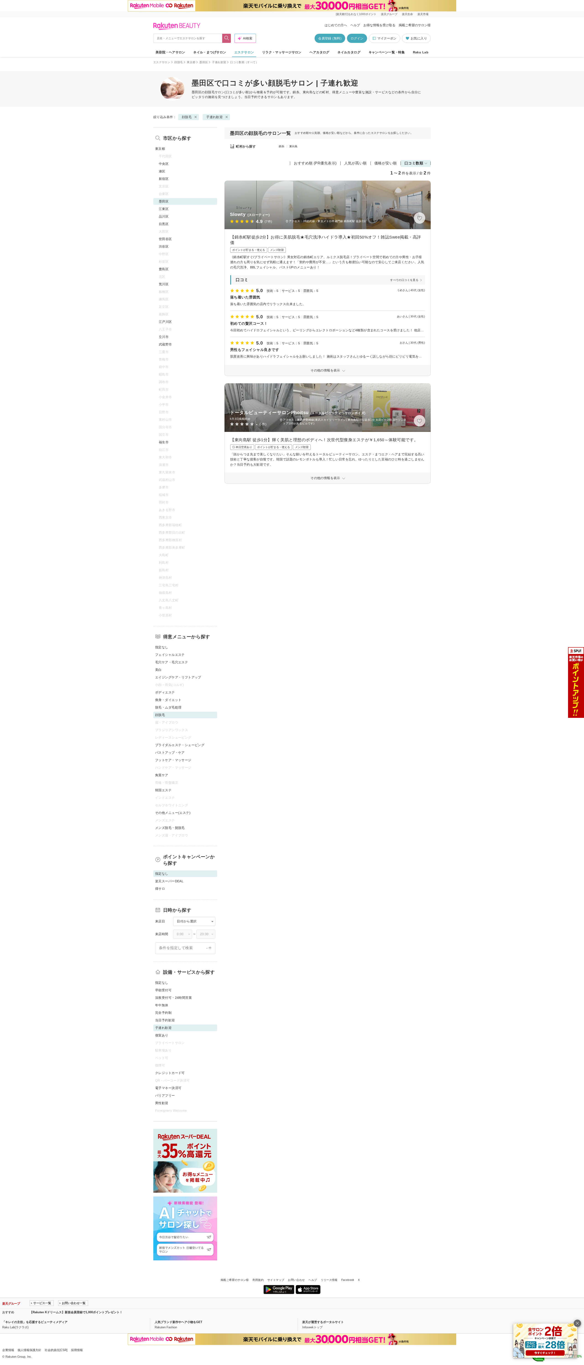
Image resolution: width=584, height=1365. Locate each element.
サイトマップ (275, 1280)
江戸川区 (165, 322)
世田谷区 (165, 239)
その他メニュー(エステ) (172, 813)
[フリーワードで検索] (226, 38)
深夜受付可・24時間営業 (173, 997)
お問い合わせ (296, 1280)
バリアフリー (165, 1095)
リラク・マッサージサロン (282, 52)
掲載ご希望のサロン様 (415, 25)
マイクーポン (386, 38)
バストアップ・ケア (170, 752)
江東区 (164, 209)
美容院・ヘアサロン (170, 52)
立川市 (164, 337)
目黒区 (164, 224)
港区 (162, 171)
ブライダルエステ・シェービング (179, 745)
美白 (158, 670)
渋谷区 (164, 246)
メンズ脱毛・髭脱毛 (170, 828)
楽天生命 (407, 14)
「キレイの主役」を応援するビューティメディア (35, 1322)
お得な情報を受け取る (379, 25)
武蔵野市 (165, 344)
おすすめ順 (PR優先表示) (315, 163)
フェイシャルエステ (170, 655)
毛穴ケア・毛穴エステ (171, 662)
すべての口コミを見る (404, 280)
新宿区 (164, 179)
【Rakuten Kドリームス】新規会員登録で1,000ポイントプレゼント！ (76, 1312)
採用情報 (77, 1350)
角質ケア (161, 775)
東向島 (293, 146)
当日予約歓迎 (165, 1020)
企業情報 (8, 1350)
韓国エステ (163, 790)
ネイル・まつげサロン (209, 52)
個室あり (161, 1035)
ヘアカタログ (319, 52)
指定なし (161, 647)
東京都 (191, 62)
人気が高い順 (355, 163)
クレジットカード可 (170, 1073)
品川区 (164, 216)
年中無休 (161, 1005)
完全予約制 (163, 1013)
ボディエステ (165, 692)
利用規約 (258, 1280)
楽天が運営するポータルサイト (323, 1322)
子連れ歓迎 (219, 62)
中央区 (164, 164)
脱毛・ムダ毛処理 (168, 707)
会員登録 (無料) (330, 38)
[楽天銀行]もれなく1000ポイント (356, 14)
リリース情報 (329, 1280)
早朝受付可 (163, 990)
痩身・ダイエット (168, 700)
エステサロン (244, 52)
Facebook (347, 1280)
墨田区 (203, 62)
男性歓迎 (161, 1103)
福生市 (164, 442)
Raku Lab (420, 52)
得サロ (160, 888)
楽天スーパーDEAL (169, 881)
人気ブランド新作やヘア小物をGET (178, 1322)
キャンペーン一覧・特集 (387, 52)
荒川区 (164, 284)
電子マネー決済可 (168, 1088)
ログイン (357, 38)
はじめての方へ (336, 25)
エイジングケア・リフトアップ (178, 677)
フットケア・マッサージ (173, 760)
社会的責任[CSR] (56, 1350)
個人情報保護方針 (29, 1350)
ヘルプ (355, 25)
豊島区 (164, 269)
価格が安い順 (385, 163)
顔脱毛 (178, 62)
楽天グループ (389, 14)
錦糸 (281, 146)
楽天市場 (422, 14)
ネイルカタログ (348, 52)
